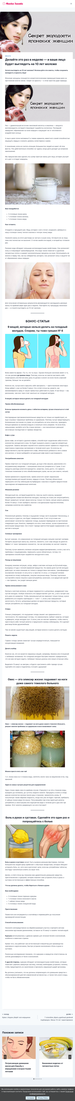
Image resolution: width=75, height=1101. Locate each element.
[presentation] (19, 1048)
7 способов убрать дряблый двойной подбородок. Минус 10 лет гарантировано (57, 1017)
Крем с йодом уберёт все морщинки (16, 1016)
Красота (8, 56)
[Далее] (69, 1057)
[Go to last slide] (5, 1057)
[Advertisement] (37, 992)
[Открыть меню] (71, 3)
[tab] (33, 1078)
